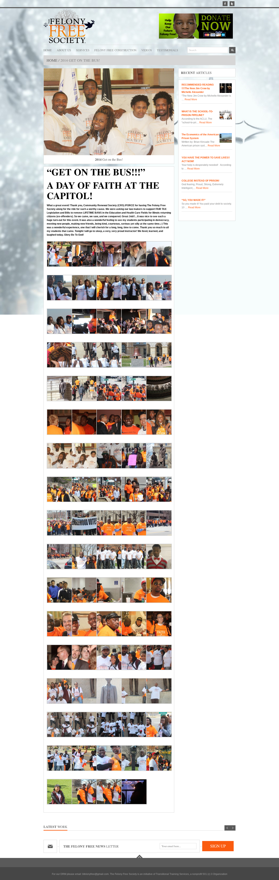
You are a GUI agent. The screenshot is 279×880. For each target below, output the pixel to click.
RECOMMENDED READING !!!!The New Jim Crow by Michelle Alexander (198, 88)
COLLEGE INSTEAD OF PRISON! (200, 180)
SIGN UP (218, 846)
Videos (146, 50)
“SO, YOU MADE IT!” (193, 200)
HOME (48, 50)
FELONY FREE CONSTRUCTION (115, 50)
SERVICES (82, 50)
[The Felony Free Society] (69, 26)
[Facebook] (225, 3)
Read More (190, 99)
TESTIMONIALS (167, 50)
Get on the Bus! (109, 159)
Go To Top (139, 856)
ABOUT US (64, 50)
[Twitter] (232, 3)
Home (52, 60)
